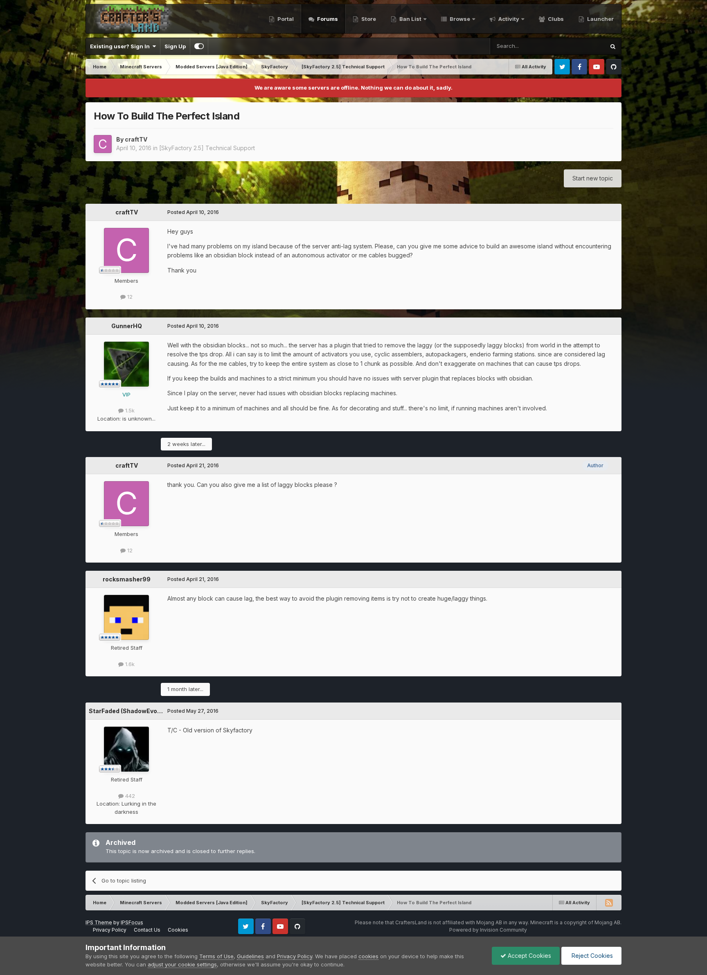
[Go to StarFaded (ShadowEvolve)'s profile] (126, 749)
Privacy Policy (109, 930)
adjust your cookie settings (182, 964)
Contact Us (147, 930)
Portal (285, 19)
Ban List (410, 19)
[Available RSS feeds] (608, 902)
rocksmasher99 (127, 579)
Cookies (178, 930)
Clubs (555, 19)
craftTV (136, 139)
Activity (508, 19)
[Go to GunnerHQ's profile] (126, 364)
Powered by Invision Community (488, 930)
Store (368, 19)
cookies (368, 956)
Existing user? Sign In (121, 46)
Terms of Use (216, 956)
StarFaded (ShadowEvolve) (128, 710)
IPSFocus (132, 922)
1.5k (129, 410)
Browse (459, 19)
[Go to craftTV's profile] (103, 144)
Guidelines (250, 956)
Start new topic (592, 178)
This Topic (581, 46)
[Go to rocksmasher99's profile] (126, 617)
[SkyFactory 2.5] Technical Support (207, 147)
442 (129, 796)
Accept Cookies (528, 955)
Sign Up (175, 46)
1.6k (129, 664)
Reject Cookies (591, 955)
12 (129, 296)
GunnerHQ (126, 325)
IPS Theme (99, 922)
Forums (327, 19)
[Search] (613, 46)
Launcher (600, 19)
